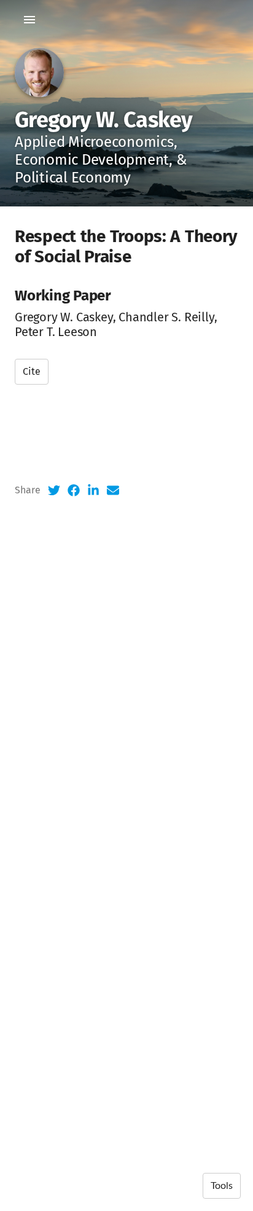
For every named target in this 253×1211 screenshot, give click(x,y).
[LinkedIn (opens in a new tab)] (93, 490)
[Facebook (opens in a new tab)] (74, 490)
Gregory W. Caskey (104, 119)
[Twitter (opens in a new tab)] (54, 490)
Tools (222, 1186)
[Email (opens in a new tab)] (113, 490)
